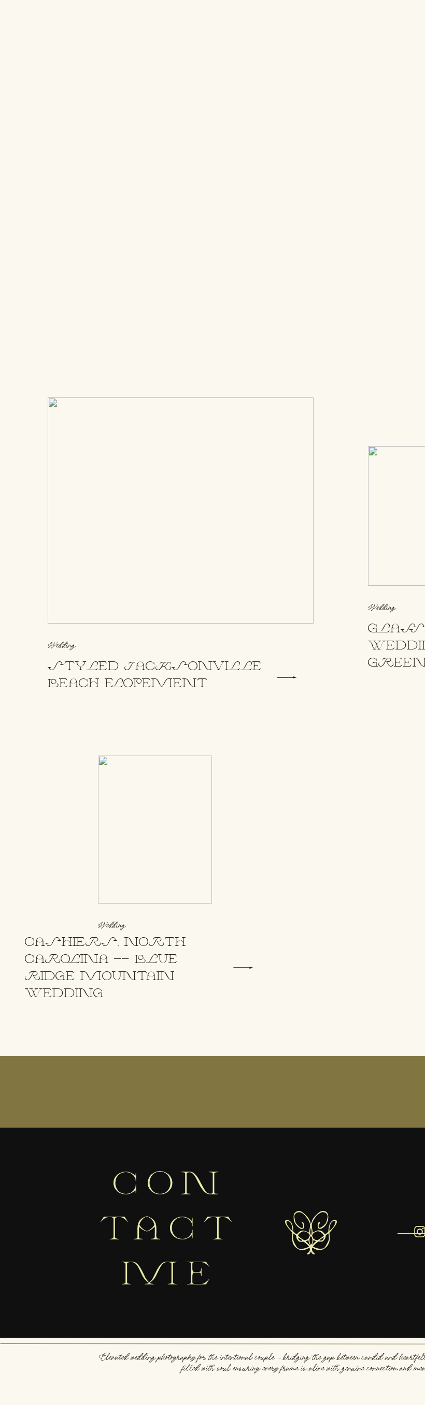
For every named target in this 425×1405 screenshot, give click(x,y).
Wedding (62, 645)
